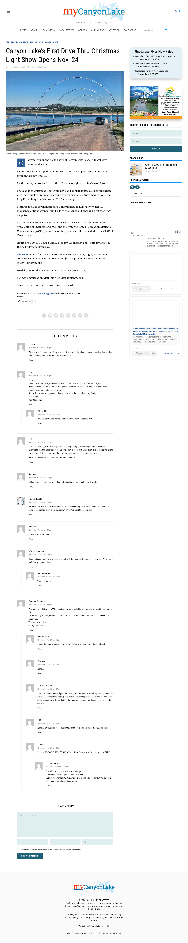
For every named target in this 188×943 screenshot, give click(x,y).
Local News (48, 30)
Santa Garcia (43, 573)
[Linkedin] (68, 315)
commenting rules (45, 293)
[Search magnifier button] (166, 29)
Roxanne (32, 474)
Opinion (82, 30)
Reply (31, 360)
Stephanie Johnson (17, 67)
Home (23, 30)
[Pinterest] (62, 315)
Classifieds (97, 30)
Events (92, 933)
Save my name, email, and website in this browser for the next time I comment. (51, 849)
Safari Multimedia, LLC (99, 926)
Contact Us (130, 30)
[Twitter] (180, 11)
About (33, 30)
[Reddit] (80, 315)
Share (178, 289)
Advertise (113, 30)
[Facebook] (176, 11)
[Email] (86, 315)
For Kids (10, 42)
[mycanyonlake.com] (138, 234)
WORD (56, 42)
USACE (48, 42)
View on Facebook (167, 289)
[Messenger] (50, 315)
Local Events (66, 30)
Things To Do (36, 42)
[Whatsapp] (74, 315)
